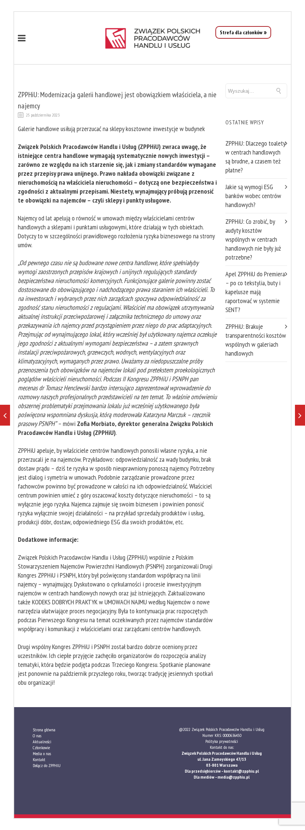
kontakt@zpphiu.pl (241, 771)
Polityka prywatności (221, 741)
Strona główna (44, 729)
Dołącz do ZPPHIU (47, 765)
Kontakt (39, 759)
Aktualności (42, 741)
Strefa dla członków (241, 32)
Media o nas (42, 753)
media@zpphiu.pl (234, 777)
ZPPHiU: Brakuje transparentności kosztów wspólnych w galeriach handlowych (255, 339)
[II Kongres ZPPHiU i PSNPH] (5, 415)
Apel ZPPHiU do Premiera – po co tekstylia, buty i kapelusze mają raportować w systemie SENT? (255, 292)
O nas (37, 735)
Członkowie (41, 747)
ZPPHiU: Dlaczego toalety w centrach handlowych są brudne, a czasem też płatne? (255, 156)
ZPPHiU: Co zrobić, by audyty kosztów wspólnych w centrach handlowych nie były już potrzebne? (253, 239)
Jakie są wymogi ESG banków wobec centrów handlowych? (253, 195)
